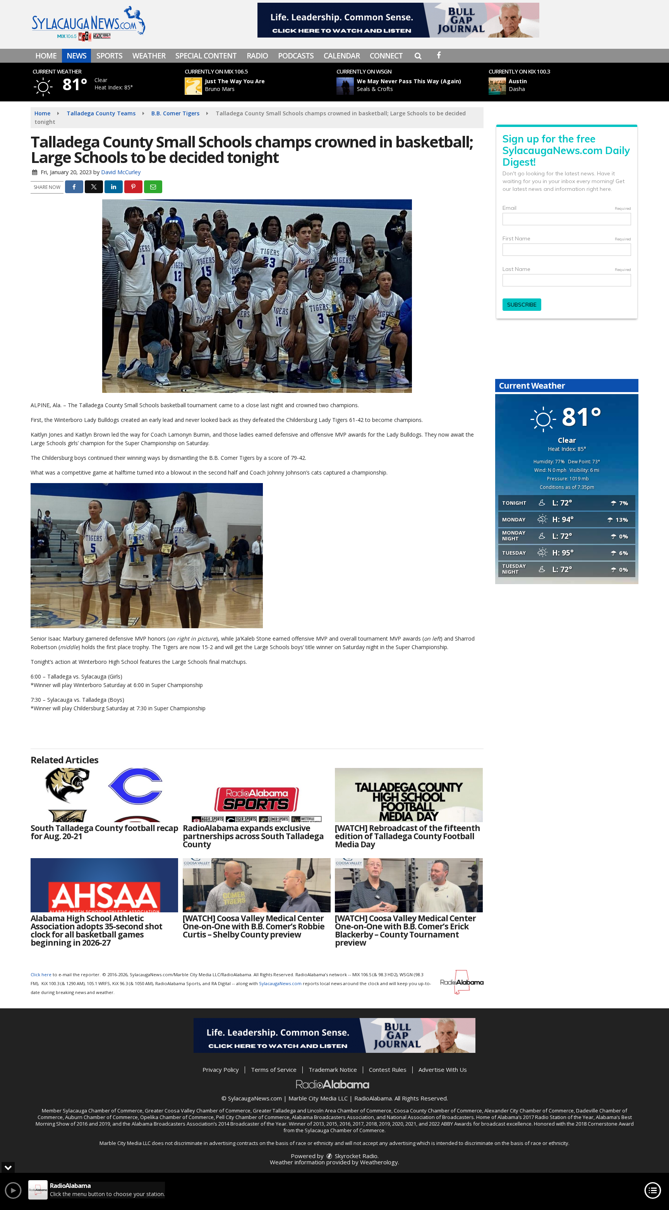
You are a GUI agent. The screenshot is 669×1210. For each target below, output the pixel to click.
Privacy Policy (220, 1069)
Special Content (206, 56)
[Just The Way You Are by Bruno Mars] (193, 86)
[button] (418, 56)
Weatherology (379, 1162)
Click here (41, 974)
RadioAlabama (373, 1098)
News (76, 56)
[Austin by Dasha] (497, 86)
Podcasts (296, 56)
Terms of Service (274, 1069)
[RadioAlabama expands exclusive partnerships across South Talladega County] (256, 795)
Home (46, 56)
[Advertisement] (398, 20)
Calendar (342, 56)
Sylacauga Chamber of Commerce (102, 1110)
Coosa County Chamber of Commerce (438, 1110)
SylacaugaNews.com (280, 983)
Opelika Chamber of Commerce (177, 1117)
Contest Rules (388, 1069)
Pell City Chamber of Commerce (253, 1117)
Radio (257, 56)
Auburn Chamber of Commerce (101, 1117)
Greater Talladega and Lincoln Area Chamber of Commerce (322, 1110)
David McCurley (121, 172)
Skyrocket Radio (355, 1156)
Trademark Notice (333, 1069)
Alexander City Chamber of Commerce (529, 1110)
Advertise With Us (443, 1069)
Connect (386, 56)
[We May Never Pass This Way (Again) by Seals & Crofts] (345, 86)
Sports (109, 56)
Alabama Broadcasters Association (333, 1117)
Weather (148, 56)
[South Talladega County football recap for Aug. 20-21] (104, 795)
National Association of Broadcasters (430, 1117)
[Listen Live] (262, 86)
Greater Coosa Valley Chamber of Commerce (197, 1110)
